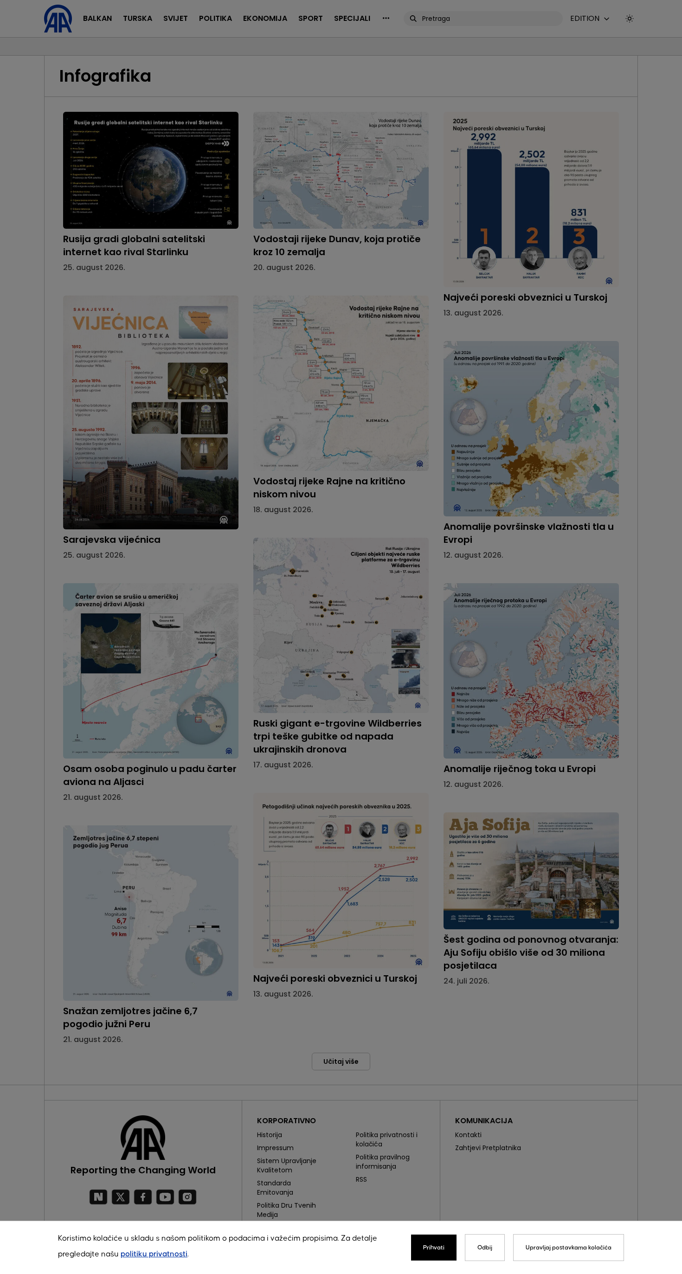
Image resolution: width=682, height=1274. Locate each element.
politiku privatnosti (154, 1254)
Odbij (484, 1247)
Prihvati (433, 1247)
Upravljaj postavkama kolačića (568, 1247)
